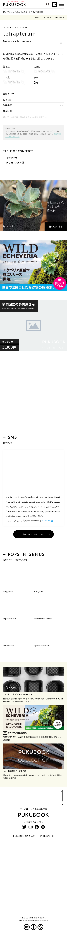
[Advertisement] (33, 393)
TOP (61, 804)
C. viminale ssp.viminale (17, 54)
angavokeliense (9, 618)
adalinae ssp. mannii (43, 618)
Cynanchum (47, 17)
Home (37, 17)
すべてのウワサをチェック (33, 534)
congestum (8, 591)
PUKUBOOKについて (24, 835)
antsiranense (8, 645)
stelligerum (38, 591)
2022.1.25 (45, 520)
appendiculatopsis (42, 645)
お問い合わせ (47, 835)
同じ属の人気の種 (15, 162)
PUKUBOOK (14, 5)
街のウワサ (11, 157)
